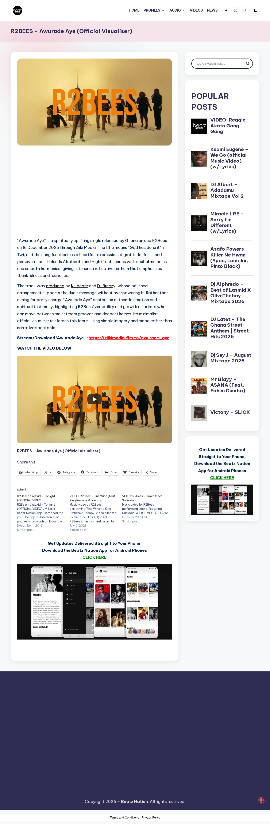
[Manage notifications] (261, 800)
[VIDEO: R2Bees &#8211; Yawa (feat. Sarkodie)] (148, 509)
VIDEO (48, 348)
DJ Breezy (106, 285)
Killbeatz (79, 285)
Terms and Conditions (124, 817)
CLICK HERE (94, 557)
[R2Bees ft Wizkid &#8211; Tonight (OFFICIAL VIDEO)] (43, 513)
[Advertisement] (94, 197)
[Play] (94, 399)
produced (55, 285)
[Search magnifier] (248, 64)
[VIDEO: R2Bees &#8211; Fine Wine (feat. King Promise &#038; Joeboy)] (96, 513)
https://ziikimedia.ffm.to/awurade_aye (129, 337)
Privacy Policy (151, 817)
